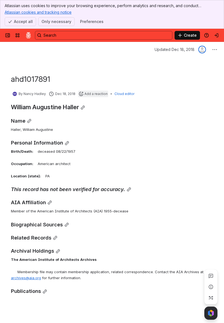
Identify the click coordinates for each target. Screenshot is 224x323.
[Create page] (211, 297)
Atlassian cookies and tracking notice (38, 12)
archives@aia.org (26, 278)
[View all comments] (211, 276)
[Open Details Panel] (211, 286)
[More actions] (214, 49)
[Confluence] (28, 35)
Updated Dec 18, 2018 (174, 49)
